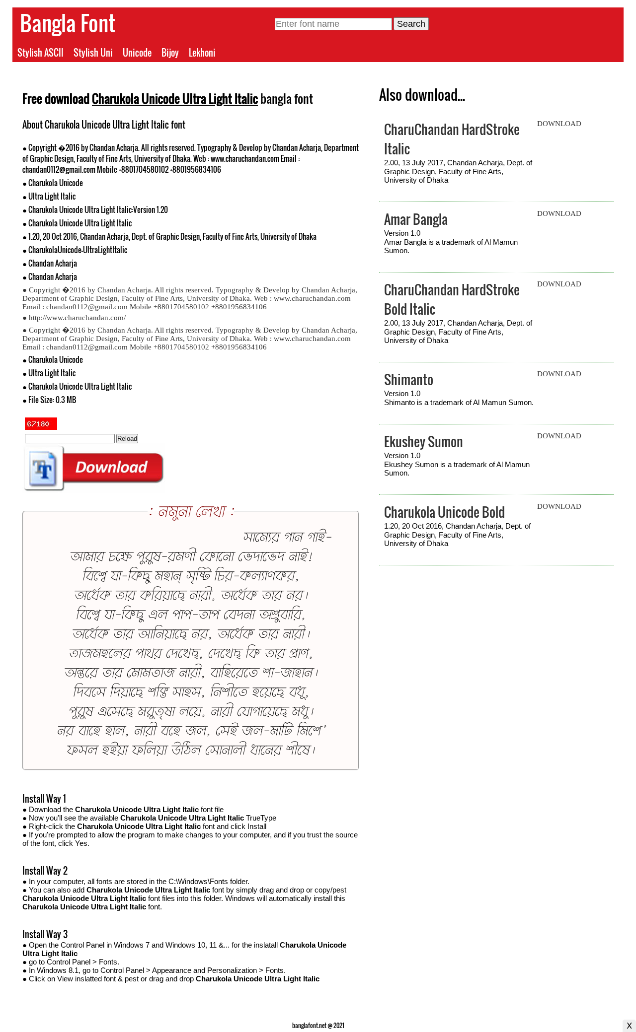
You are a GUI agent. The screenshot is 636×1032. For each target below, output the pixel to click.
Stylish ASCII (40, 52)
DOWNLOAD (559, 124)
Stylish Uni (93, 52)
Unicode (137, 52)
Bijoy (170, 52)
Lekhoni (202, 52)
